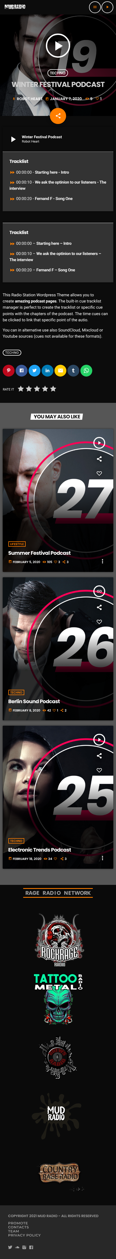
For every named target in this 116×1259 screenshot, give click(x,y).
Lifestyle (17, 544)
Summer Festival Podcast (39, 553)
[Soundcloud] (17, 1248)
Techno (58, 73)
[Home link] (15, 7)
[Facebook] (31, 1248)
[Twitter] (10, 1248)
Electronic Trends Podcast (39, 849)
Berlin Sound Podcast (34, 701)
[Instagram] (24, 1248)
